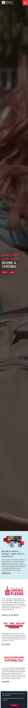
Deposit (5, 272)
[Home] (8, 2)
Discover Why (6, 573)
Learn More (5, 681)
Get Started (6, 644)
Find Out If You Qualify (10, 615)
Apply (12, 272)
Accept (14, 705)
